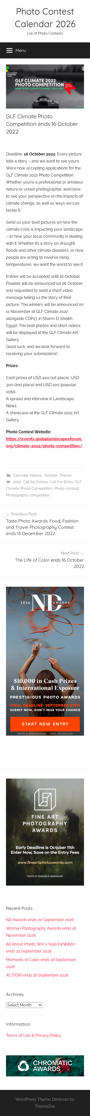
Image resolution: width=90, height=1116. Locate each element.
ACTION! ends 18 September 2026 (37, 975)
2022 (17, 482)
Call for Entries (35, 482)
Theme (65, 475)
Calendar (20, 475)
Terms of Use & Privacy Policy (33, 1035)
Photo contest (66, 488)
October (51, 475)
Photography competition (28, 495)
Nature (36, 475)
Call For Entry (61, 482)
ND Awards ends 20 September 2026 (40, 919)
